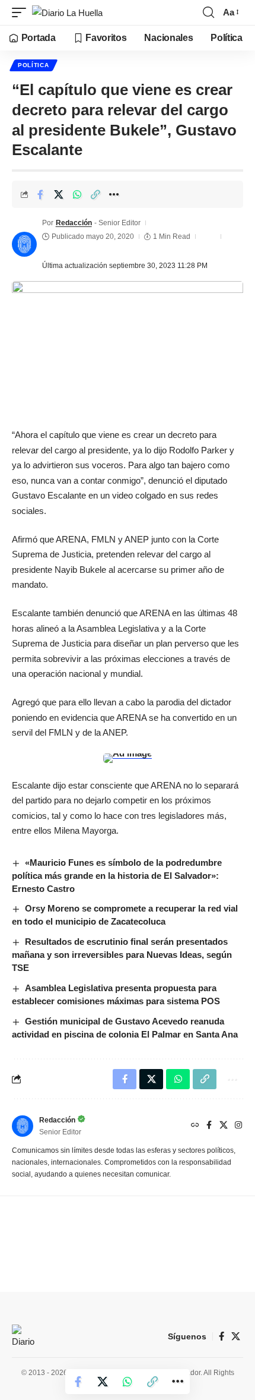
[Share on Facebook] (40, 194)
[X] (223, 1126)
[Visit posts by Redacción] (24, 244)
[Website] (195, 1126)
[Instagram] (238, 1126)
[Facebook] (209, 1126)
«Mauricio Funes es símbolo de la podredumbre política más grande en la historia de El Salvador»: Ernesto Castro (117, 875)
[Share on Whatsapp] (77, 194)
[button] (22, 13)
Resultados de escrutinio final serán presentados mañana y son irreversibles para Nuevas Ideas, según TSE (122, 955)
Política (33, 65)
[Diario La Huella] (67, 13)
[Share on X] (58, 194)
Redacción (74, 223)
